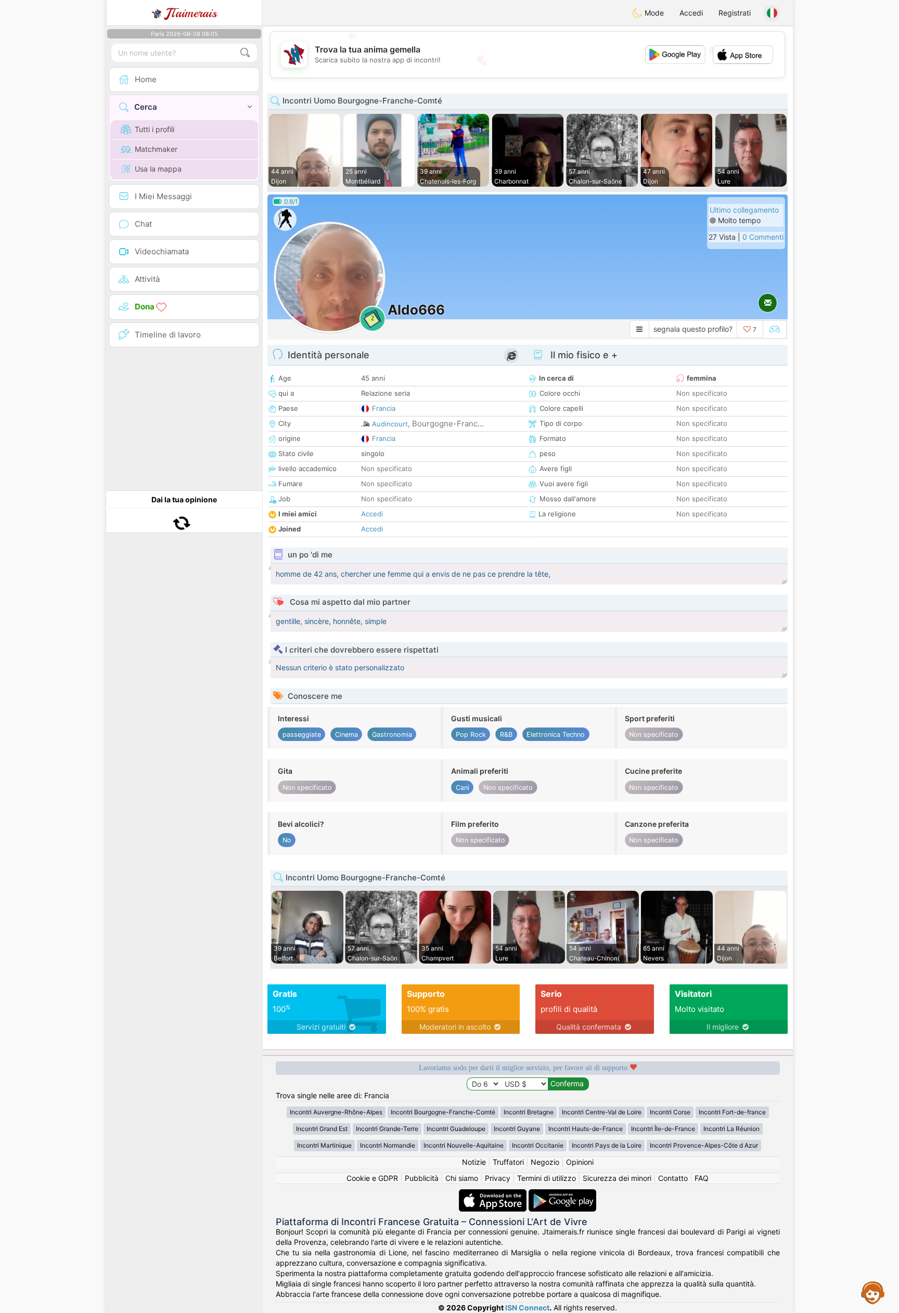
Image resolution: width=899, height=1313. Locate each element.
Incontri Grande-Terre (387, 1129)
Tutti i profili (154, 129)
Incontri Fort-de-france (732, 1112)
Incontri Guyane (517, 1129)
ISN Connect (527, 1307)
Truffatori (508, 1162)
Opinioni (580, 1162)
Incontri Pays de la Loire (606, 1145)
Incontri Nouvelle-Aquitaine (463, 1145)
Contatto (673, 1178)
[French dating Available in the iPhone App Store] (494, 1194)
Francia (383, 408)
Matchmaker (156, 149)
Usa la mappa (158, 168)
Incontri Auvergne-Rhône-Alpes (336, 1112)
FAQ (702, 1178)
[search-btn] (245, 53)
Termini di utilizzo (546, 1178)
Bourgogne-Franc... (448, 423)
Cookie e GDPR (372, 1178)
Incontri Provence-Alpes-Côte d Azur (704, 1145)
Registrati (734, 12)
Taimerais (191, 13)
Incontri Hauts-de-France (585, 1129)
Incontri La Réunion (731, 1129)
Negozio (545, 1162)
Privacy (497, 1178)
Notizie (474, 1162)
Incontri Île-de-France (663, 1129)
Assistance (873, 1292)
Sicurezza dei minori (617, 1178)
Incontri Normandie (387, 1145)
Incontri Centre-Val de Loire (601, 1112)
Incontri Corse (670, 1112)
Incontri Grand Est (322, 1129)
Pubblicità (422, 1178)
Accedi (691, 12)
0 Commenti (763, 236)
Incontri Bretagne (529, 1112)
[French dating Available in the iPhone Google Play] (562, 1194)
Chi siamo (461, 1178)
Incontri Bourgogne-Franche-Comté (443, 1112)
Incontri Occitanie (537, 1145)
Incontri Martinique (324, 1145)
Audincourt (390, 424)
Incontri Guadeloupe (456, 1129)
